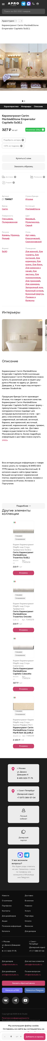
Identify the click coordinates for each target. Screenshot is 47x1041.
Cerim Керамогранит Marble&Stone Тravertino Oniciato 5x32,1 (23, 615)
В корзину (23, 573)
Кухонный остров (34, 290)
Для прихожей (32, 280)
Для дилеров (30, 931)
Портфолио (7, 906)
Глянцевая (7, 218)
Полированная (9, 222)
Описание (38, 106)
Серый (28, 225)
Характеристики (11, 106)
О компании (7, 901)
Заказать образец (23, 166)
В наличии (29, 901)
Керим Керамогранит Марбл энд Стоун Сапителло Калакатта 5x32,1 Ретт (23, 663)
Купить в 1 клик (23, 158)
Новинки (28, 906)
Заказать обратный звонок (23, 983)
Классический (32, 238)
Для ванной (31, 251)
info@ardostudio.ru (33, 975)
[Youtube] (25, 1001)
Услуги (28, 911)
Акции (4, 921)
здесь (5, 440)
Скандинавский (33, 241)
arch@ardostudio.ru (10, 975)
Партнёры (29, 916)
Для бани (37, 264)
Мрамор (15, 235)
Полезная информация (11, 926)
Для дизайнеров (9, 916)
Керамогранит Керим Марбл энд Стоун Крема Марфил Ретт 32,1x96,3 (23, 722)
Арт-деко (30, 235)
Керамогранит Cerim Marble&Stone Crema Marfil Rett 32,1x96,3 (23, 730)
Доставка (29, 895)
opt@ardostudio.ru (9, 964)
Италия (29, 199)
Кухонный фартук (34, 294)
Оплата (28, 921)
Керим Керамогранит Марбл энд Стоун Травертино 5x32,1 (23, 547)
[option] (23, 67)
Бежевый (30, 218)
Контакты (6, 911)
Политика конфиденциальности (15, 1018)
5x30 (4, 251)
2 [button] (24, 101)
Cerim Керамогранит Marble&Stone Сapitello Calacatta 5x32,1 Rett (23, 672)
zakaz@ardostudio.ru (33, 964)
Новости (5, 895)
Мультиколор (32, 222)
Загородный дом (34, 287)
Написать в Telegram (35, 990)
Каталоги (6, 931)
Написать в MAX (12, 990)
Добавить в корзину (35, 1037)
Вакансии (29, 926)
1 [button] (22, 101)
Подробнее (22, 506)
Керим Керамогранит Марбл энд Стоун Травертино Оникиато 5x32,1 (23, 606)
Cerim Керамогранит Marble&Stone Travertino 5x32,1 (23, 555)
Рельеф (6, 238)
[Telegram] (15, 1001)
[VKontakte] (5, 1001)
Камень (6, 235)
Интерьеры (26, 106)
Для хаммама (32, 284)
